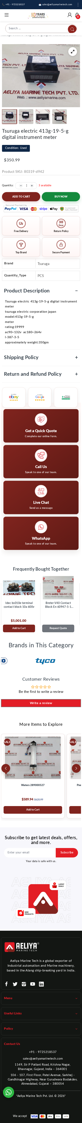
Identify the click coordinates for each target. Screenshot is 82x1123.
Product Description (41, 290)
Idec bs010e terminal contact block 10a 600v (19, 605)
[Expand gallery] (72, 51)
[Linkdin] (41, 984)
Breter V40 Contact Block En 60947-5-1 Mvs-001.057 (58, 605)
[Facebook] (6, 984)
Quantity (7, 185)
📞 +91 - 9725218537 (13, 4)
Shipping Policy (41, 357)
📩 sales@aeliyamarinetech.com (55, 4)
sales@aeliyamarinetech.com (43, 1058)
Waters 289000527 (33, 785)
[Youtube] (32, 984)
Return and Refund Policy (41, 374)
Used (16, 148)
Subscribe (67, 852)
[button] (9, 116)
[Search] (72, 29)
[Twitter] (15, 984)
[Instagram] (23, 984)
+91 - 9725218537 (43, 1052)
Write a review (41, 703)
